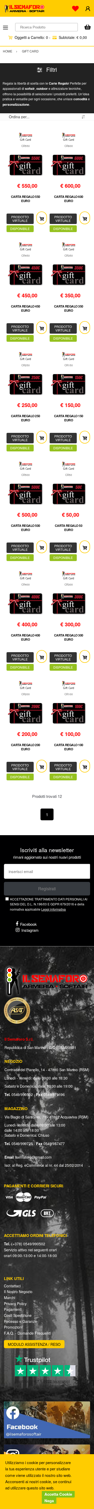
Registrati (47, 889)
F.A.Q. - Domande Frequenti (27, 1333)
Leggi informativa (53, 909)
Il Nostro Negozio (18, 1291)
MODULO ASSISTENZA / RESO (34, 1344)
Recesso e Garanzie (21, 1321)
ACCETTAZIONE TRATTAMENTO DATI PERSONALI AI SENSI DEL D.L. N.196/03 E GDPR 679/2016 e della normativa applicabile (48, 904)
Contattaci (12, 1285)
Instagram (30, 930)
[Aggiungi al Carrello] (41, 217)
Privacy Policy (15, 1303)
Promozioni (13, 1327)
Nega (49, 1501)
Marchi (9, 1297)
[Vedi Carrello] (87, 27)
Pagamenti (13, 1309)
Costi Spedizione (18, 1315)
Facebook (28, 924)
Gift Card (25, 140)
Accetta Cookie (58, 1494)
